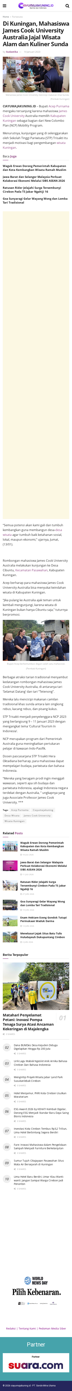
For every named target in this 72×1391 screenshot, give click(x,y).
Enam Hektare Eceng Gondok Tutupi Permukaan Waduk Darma (43, 919)
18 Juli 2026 (28, 854)
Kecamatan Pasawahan (31, 570)
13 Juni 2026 (28, 926)
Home (6, 16)
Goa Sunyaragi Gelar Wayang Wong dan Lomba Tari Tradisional (42, 903)
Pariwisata (17, 16)
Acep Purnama (59, 106)
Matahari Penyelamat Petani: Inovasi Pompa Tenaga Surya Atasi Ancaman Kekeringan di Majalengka (28, 1022)
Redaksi (11, 1328)
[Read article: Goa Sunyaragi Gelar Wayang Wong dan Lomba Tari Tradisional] (10, 905)
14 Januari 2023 (32, 51)
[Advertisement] (36, 365)
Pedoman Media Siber (52, 1328)
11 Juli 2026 (28, 874)
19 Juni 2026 (28, 910)
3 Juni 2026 (27, 942)
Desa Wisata (12, 815)
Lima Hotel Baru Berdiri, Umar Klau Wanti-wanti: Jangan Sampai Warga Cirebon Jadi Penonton (39, 1180)
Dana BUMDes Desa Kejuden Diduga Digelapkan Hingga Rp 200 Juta (35, 1047)
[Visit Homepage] (36, 5)
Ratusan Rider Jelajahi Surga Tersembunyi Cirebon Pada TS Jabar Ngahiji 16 (32, 189)
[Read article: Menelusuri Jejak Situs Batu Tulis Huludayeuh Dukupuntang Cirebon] (10, 937)
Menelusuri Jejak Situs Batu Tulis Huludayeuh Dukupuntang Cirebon (42, 935)
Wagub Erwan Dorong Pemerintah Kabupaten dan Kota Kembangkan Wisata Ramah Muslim (34, 168)
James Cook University (37, 815)
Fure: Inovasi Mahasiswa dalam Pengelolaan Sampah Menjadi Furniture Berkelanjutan (40, 1146)
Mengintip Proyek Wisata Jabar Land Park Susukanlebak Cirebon (38, 1079)
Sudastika (12, 51)
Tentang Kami (27, 1328)
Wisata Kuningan (15, 821)
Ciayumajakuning (43, 810)
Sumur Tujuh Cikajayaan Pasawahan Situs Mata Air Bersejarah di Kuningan (39, 1162)
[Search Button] (67, 5)
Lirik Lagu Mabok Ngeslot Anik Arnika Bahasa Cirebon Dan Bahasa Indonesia (40, 1062)
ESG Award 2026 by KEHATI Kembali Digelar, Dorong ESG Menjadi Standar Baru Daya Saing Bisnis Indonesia (41, 1112)
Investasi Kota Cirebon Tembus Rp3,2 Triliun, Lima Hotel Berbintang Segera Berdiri (40, 1130)
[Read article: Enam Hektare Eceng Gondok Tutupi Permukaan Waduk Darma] (10, 921)
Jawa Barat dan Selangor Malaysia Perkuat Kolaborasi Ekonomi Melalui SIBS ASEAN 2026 (34, 178)
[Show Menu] (4, 5)
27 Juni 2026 (28, 894)
